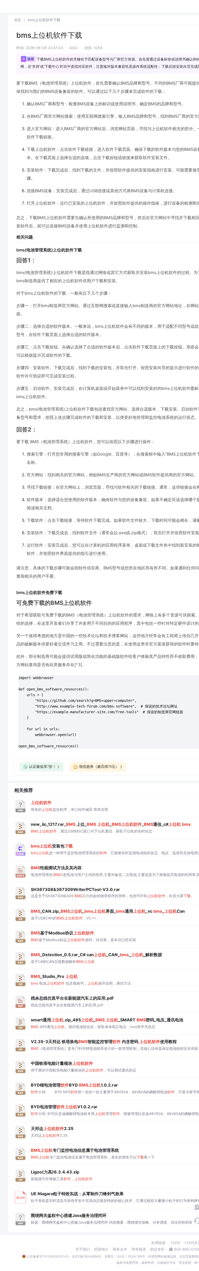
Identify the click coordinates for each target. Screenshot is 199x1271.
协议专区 (157, 1249)
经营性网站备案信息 (162, 1256)
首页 (17, 20)
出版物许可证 (166, 1263)
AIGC (73, 48)
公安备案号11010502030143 (48, 1256)
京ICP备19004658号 (86, 1256)
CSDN (175, 1243)
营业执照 (185, 1263)
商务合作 (120, 1249)
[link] (17, 20)
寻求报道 (138, 1249)
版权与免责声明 (127, 1263)
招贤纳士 (101, 1249)
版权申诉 (147, 1263)
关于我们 (82, 1249)
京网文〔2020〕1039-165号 (124, 1256)
